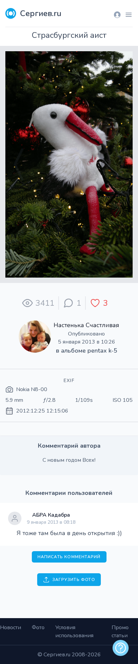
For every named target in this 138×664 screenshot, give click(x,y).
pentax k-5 (102, 351)
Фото (38, 627)
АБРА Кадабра (51, 515)
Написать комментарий (69, 557)
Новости (10, 627)
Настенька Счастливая (86, 325)
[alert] (121, 648)
